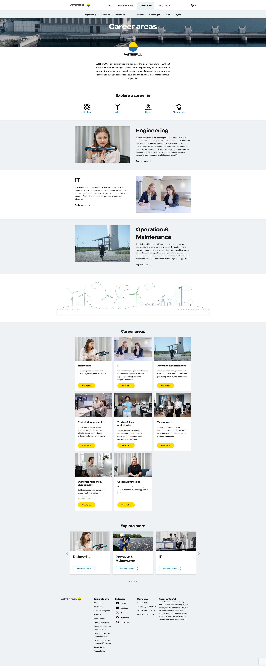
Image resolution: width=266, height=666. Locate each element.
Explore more (142, 161)
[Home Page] (80, 5)
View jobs (86, 385)
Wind (117, 112)
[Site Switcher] (193, 5)
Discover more (84, 568)
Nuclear (87, 112)
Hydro (148, 112)
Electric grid (179, 112)
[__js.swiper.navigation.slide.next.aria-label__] (199, 553)
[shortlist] (188, 5)
